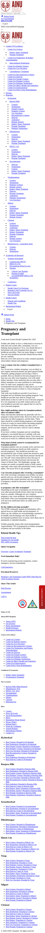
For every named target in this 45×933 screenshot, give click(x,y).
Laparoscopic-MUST (18, 262)
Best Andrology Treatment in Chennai (20, 922)
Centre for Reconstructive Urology (19, 646)
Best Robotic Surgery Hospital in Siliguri (21, 898)
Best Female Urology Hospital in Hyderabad (23, 746)
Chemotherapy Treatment (19, 71)
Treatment (27, 551)
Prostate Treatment (17, 55)
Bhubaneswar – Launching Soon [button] (20, 244)
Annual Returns (12, 729)
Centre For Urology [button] (15, 49)
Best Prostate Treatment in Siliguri (19, 900)
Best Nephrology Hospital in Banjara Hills (22, 771)
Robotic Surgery (18, 122)
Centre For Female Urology (18, 79)
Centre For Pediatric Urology (19, 81)
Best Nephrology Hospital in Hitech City (21, 845)
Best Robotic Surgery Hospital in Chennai (22, 918)
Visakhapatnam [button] (13, 177)
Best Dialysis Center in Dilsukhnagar (20, 829)
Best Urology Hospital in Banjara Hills (20, 769)
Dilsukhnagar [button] (15, 132)
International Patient (13, 306)
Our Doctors (10, 624)
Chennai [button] (11, 220)
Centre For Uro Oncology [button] (17, 68)
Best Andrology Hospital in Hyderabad (20, 757)
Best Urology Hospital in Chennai (19, 909)
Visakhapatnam (11, 695)
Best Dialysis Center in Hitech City (19, 847)
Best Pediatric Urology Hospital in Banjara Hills (24, 775)
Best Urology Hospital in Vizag (18, 860)
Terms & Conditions (13, 726)
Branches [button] (9, 95)
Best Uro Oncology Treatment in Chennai (21, 925)
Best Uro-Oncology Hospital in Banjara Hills (23, 778)
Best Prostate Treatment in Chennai (19, 927)
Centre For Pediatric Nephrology (20, 83)
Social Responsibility (14, 716)
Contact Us (10, 733)
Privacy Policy (11, 722)
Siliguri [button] (10, 203)
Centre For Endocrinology (18, 88)
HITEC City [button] (14, 146)
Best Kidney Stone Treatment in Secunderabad (23, 813)
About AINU (11, 621)
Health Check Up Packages (18, 288)
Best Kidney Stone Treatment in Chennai (21, 916)
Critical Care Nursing (20, 271)
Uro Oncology (17, 113)
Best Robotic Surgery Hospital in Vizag (21, 867)
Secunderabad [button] (15, 161)
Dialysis (15, 118)
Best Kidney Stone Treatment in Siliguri (21, 896)
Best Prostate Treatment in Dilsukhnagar (21, 833)
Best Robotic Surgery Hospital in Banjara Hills (23, 791)
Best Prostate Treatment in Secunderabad (21, 815)
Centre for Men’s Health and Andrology (21, 661)
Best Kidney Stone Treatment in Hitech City (22, 849)
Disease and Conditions (17, 301)
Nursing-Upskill (18, 273)
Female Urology (18, 109)
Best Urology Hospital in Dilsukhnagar (20, 824)
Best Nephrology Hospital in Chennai (20, 912)
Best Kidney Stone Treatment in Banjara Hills (23, 788)
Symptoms (19, 551)
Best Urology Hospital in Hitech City (20, 842)
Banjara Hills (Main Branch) (16, 687)
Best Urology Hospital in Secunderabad (21, 806)
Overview (5, 551)
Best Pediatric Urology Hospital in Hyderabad (23, 749)
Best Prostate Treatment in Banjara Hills (21, 793)
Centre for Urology (13, 639)
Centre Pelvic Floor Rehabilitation (19, 666)
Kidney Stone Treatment (19, 52)
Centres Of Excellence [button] (14, 46)
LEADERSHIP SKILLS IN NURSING (21, 277)
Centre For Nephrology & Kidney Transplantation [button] (19, 59)
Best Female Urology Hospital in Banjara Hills (23, 773)
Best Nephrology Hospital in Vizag (19, 863)
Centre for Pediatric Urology (16, 657)
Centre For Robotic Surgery (18, 66)
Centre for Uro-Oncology (15, 644)
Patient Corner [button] (11, 285)
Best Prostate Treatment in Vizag (18, 878)
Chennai (9, 700)
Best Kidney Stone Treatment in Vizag (20, 874)
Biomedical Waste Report (15, 720)
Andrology (16, 120)
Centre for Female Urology (16, 655)
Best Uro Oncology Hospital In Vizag (20, 880)
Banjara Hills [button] (15, 101)
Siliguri (8, 697)
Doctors (9, 93)
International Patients (14, 630)
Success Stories (13, 295)
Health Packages (12, 628)
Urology (15, 105)
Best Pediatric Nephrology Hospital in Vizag (22, 876)
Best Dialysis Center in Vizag (17, 871)
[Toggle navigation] (2, 29)
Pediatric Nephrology (20, 128)
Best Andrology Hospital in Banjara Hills (21, 784)
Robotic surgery (16, 187)
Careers (9, 711)
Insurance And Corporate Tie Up (20, 290)
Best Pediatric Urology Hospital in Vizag (21, 865)
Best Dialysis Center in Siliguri (17, 894)
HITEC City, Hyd (12, 691)
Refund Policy (11, 724)
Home (8, 319)
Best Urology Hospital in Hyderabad (20, 742)
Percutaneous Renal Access (20, 266)
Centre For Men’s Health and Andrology (23, 85)
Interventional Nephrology (20, 63)
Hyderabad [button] (12, 98)
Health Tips (12, 303)
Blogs (8, 718)
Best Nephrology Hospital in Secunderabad (22, 809)
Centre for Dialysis (13, 652)
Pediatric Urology (18, 111)
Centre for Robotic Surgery (16, 642)
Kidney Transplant (17, 232)
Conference (12, 282)
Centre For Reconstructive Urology (21, 75)
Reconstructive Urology (21, 115)
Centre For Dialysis (15, 77)
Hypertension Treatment (15, 677)
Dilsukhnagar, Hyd (13, 689)
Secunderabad (11, 693)
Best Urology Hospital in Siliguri (18, 889)
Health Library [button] (11, 298)
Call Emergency (7, 567)
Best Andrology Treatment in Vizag (19, 869)
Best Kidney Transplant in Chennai (19, 920)
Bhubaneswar (11, 702)
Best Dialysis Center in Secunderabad (20, 811)
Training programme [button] (15, 259)
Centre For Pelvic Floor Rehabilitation (22, 90)
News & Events (14, 293)
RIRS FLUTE (15, 264)
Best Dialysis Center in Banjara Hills (20, 786)
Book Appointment (13, 626)
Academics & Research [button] (15, 255)
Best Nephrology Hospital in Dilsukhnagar (22, 827)
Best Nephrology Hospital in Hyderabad (21, 744)
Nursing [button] (13, 268)
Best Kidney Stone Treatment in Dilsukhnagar (23, 831)
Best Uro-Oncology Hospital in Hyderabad (22, 751)
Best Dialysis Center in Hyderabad (19, 759)
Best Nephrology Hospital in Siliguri (19, 891)
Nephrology (16, 107)
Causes (11, 551)
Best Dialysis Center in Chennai (18, 914)
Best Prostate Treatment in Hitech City (20, 851)
